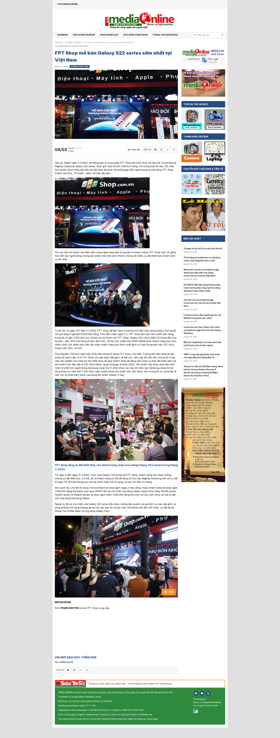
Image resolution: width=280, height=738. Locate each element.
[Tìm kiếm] (222, 35)
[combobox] (208, 34)
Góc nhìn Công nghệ (135, 34)
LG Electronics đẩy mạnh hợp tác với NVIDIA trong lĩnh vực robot (202, 316)
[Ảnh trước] (60, 545)
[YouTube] (202, 671)
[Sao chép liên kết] (167, 149)
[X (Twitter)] (208, 671)
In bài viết (135, 150)
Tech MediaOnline (67, 4)
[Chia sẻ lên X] (161, 149)
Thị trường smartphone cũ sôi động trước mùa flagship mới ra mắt (202, 259)
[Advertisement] (116, 610)
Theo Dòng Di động (84, 34)
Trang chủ (59, 42)
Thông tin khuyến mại (165, 34)
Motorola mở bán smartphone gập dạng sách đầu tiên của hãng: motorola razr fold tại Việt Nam (201, 272)
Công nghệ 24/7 (109, 34)
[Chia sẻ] (173, 149)
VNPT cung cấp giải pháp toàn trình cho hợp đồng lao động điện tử (202, 356)
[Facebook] (195, 671)
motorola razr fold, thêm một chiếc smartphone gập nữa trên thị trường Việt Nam (202, 330)
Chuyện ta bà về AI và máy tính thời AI (203, 248)
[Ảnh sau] (173, 545)
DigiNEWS (62, 34)
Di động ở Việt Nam (74, 42)
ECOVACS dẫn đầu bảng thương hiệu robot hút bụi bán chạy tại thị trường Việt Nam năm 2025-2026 (202, 287)
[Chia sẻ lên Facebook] (155, 149)
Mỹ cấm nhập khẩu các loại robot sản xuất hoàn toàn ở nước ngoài (202, 344)
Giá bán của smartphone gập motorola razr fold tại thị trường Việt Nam (202, 303)
